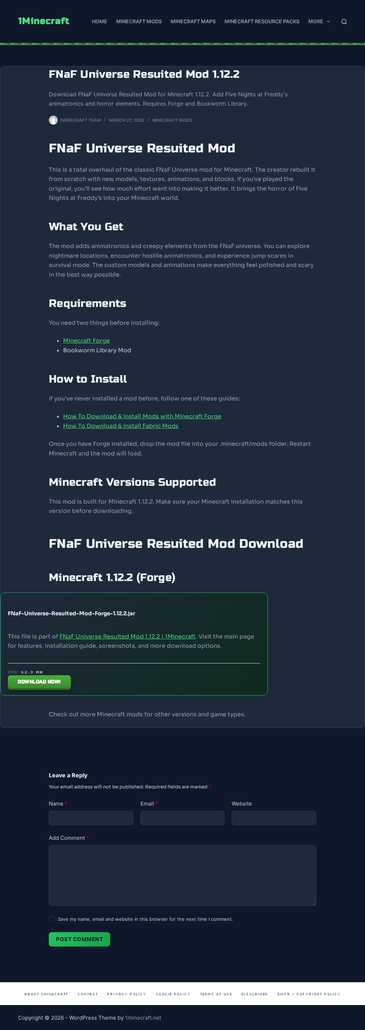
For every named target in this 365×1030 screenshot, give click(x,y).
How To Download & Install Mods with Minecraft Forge (142, 416)
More (315, 21)
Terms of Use (216, 994)
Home (99, 21)
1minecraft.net (143, 1017)
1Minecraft (44, 21)
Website (242, 803)
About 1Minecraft (46, 994)
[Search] (344, 21)
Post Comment (79, 939)
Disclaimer (254, 994)
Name (58, 803)
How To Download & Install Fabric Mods (121, 426)
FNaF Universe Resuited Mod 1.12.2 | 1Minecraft (128, 636)
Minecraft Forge (86, 340)
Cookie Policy (173, 994)
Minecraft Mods (139, 21)
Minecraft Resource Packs (262, 21)
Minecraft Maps (193, 21)
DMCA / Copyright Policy (309, 994)
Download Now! (39, 682)
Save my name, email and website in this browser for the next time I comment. (145, 919)
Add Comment (69, 837)
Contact (87, 994)
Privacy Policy (126, 994)
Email (149, 803)
